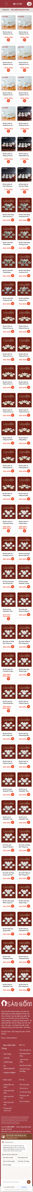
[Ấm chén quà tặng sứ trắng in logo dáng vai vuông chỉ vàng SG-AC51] (24, 599)
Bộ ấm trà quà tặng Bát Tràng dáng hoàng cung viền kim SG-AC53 (24, 582)
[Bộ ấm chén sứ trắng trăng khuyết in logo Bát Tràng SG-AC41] (24, 751)
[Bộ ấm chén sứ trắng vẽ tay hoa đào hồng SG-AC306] (24, 113)
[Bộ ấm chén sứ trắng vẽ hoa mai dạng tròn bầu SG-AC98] (24, 344)
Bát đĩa (14, 1117)
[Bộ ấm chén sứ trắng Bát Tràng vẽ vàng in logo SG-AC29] (24, 919)
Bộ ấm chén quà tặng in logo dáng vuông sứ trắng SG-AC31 (24, 902)
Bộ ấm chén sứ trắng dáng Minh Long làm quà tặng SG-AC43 (24, 734)
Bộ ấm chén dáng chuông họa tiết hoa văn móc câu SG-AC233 (24, 215)
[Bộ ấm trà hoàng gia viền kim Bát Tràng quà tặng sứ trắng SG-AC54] (8, 572)
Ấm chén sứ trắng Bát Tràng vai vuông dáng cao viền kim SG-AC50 (8, 642)
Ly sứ (9, 1117)
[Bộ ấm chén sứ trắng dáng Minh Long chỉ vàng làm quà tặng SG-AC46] (8, 692)
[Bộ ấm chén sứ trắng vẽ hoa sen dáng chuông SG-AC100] (24, 316)
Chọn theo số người (8, 1157)
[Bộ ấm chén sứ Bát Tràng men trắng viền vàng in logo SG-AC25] (24, 975)
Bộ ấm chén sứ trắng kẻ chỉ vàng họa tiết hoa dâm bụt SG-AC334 (8, 63)
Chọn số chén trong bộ (9, 1161)
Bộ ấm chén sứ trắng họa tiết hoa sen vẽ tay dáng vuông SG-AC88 (24, 494)
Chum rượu (19, 1120)
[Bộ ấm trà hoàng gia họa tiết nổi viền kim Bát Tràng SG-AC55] (24, 544)
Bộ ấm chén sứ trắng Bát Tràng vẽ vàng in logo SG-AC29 (24, 930)
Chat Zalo (24, 1187)
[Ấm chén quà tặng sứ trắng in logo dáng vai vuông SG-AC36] (8, 835)
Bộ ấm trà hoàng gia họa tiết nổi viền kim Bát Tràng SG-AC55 (24, 554)
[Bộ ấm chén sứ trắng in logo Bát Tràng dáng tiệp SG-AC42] (8, 751)
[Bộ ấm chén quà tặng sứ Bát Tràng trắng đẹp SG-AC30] (8, 919)
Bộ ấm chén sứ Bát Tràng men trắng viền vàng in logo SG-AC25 (24, 985)
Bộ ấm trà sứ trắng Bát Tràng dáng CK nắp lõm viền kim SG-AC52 (8, 610)
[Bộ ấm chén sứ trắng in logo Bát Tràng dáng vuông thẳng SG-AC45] (24, 692)
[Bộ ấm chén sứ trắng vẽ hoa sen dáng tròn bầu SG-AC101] (8, 316)
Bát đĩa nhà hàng (25, 1065)
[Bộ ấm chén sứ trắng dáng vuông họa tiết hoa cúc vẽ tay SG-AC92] (24, 428)
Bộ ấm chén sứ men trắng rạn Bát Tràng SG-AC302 (7, 185)
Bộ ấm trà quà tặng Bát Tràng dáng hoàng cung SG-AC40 (8, 790)
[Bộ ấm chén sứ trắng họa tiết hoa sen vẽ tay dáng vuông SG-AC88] (24, 484)
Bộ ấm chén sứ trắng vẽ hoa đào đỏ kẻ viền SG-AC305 (8, 155)
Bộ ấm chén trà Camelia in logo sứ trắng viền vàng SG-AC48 (8, 670)
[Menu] (6, 3)
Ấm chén (4, 1117)
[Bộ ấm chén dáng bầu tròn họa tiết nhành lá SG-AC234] (8, 205)
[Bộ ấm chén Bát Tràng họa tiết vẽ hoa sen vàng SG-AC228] (8, 288)
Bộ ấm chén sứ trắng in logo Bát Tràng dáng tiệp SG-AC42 (8, 762)
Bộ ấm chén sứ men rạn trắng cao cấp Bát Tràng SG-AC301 (24, 185)
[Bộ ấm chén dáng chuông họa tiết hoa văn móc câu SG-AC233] (24, 205)
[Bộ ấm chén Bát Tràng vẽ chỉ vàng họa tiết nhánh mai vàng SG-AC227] (24, 288)
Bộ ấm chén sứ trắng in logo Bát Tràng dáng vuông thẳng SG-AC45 (24, 702)
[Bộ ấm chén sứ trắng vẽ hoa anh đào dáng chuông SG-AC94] (24, 400)
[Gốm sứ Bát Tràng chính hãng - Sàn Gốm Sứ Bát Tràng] (17, 4)
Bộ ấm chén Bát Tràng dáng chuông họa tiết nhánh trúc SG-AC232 (8, 243)
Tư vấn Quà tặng (25, 1092)
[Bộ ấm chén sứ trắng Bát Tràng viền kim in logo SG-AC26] (8, 975)
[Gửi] (28, 1182)
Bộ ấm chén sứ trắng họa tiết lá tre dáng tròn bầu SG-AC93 (8, 439)
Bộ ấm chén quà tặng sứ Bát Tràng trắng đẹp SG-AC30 (8, 930)
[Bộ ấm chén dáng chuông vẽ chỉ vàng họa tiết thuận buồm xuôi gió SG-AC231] (24, 233)
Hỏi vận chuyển (7, 1165)
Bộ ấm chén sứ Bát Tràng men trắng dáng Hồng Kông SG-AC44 (8, 734)
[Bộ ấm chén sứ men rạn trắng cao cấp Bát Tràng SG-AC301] (24, 174)
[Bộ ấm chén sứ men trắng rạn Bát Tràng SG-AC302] (8, 174)
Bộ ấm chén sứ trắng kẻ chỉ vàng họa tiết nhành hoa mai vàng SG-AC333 (24, 63)
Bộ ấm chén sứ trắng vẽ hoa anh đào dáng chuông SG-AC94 (24, 411)
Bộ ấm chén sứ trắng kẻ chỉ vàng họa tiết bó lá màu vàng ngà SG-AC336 (8, 33)
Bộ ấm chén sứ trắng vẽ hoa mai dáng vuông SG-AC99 (8, 355)
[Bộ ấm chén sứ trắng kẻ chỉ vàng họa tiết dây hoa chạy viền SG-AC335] (24, 22)
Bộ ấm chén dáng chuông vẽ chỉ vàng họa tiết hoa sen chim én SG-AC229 (24, 271)
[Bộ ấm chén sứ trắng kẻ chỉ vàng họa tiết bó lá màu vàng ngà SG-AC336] (8, 22)
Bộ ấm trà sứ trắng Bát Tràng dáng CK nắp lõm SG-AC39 (24, 790)
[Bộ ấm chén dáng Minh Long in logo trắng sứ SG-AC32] (8, 891)
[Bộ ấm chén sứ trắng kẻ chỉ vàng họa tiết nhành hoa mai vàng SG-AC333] (24, 53)
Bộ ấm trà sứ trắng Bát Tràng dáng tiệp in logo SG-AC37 (24, 818)
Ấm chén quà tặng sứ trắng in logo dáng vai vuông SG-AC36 (8, 846)
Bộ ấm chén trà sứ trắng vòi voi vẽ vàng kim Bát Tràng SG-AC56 (8, 554)
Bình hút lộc (5, 1120)
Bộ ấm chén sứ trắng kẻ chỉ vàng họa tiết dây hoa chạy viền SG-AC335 (24, 33)
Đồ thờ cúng (5, 1123)
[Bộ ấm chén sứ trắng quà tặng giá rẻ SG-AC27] (24, 947)
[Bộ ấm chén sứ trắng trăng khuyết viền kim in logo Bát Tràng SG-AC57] (24, 512)
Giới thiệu (27, 1027)
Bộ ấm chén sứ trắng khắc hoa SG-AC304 (24, 155)
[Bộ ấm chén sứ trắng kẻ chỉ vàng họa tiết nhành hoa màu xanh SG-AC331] (8, 113)
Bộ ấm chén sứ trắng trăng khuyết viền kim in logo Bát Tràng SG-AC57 (24, 522)
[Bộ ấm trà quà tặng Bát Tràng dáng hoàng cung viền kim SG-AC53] (24, 572)
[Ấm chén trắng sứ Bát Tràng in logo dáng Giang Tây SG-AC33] (24, 863)
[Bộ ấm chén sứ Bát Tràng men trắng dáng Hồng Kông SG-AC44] (8, 724)
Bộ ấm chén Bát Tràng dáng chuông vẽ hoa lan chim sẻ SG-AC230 (8, 271)
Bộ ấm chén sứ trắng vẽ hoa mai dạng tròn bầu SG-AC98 (24, 355)
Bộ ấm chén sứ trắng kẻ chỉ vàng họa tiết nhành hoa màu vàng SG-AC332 (8, 94)
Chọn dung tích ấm (23, 1157)
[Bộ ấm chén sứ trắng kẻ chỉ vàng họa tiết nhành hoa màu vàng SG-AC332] (8, 83)
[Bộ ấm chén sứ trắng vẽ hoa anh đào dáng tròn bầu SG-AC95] (8, 400)
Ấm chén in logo (14, 1123)
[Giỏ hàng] (29, 4)
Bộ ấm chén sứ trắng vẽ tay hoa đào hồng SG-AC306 (24, 124)
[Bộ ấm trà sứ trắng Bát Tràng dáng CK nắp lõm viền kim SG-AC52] (8, 599)
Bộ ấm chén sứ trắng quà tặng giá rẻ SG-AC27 (24, 957)
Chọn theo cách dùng (23, 1161)
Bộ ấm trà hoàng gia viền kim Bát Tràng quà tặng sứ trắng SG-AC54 (8, 582)
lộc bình (20, 1117)
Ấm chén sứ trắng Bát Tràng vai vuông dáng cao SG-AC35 (24, 846)
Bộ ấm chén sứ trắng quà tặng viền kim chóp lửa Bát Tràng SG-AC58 (8, 522)
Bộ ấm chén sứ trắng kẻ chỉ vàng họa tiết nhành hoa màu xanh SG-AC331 (8, 124)
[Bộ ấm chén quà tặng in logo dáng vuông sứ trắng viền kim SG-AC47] (24, 659)
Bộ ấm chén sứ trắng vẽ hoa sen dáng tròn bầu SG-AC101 (8, 327)
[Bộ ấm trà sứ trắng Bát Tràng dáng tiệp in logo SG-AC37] (24, 807)
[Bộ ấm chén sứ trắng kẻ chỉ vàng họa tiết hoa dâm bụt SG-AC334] (8, 53)
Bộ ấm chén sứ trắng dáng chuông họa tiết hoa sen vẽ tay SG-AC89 (8, 494)
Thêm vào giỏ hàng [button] (8, 40)
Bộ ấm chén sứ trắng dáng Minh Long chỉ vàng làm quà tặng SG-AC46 (8, 702)
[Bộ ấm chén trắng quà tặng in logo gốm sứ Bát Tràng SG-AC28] (8, 947)
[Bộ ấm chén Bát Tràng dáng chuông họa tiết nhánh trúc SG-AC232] (8, 233)
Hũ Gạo (25, 1120)
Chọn (8, 531)
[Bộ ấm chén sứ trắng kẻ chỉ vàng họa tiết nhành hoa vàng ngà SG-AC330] (24, 83)
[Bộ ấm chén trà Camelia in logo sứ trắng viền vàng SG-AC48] (8, 659)
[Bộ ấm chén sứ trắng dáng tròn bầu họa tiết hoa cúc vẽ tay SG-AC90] (24, 456)
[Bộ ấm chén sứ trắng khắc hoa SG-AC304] (24, 144)
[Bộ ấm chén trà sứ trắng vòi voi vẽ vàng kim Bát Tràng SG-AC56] (8, 544)
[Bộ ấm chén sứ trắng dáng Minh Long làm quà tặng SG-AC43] (24, 724)
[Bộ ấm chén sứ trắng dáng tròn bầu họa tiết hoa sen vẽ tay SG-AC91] (8, 456)
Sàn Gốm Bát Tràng (7, 1011)
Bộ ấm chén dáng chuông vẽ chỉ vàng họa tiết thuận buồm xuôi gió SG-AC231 (24, 243)
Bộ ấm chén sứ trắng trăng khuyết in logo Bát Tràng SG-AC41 (23, 762)
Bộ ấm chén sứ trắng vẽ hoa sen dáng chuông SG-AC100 (24, 327)
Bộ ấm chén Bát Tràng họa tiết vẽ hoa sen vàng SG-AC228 (8, 299)
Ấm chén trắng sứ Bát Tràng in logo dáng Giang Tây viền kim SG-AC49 (24, 642)
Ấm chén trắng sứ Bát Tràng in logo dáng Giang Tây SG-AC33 (24, 874)
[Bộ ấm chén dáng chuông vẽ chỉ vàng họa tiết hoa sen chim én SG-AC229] (24, 261)
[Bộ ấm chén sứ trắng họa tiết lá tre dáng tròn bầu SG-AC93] (8, 428)
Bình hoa (25, 1117)
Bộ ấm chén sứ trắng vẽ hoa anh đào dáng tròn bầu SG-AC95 (8, 411)
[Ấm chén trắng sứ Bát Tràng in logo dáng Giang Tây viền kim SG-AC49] (24, 632)
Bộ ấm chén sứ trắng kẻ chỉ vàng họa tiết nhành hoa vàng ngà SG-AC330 (24, 94)
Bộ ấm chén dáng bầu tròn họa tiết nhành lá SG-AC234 (8, 215)
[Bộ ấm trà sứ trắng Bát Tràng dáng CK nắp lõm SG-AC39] (24, 779)
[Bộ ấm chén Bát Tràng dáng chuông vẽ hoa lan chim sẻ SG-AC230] (8, 261)
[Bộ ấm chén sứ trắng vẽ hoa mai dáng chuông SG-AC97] (8, 372)
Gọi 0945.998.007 (10, 1187)
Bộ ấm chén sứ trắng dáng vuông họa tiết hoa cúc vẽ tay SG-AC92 (23, 439)
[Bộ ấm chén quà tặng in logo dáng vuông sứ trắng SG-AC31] (24, 891)
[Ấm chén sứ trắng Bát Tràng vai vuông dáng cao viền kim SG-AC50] (8, 632)
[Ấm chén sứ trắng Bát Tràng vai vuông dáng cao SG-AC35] (24, 835)
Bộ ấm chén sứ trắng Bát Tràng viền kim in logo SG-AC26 (8, 985)
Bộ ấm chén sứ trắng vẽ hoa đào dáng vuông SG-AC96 (24, 383)
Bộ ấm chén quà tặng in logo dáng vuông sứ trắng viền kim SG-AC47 (24, 670)
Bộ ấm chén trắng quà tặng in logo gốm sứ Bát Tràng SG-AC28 (8, 957)
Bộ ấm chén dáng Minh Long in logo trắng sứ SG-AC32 (8, 902)
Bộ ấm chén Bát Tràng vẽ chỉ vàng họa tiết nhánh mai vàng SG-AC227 (24, 299)
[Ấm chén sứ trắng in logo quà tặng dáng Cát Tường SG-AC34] (8, 863)
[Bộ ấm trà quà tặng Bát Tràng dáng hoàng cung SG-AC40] (8, 779)
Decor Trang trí (25, 1101)
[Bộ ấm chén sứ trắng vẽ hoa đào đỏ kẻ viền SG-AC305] (8, 144)
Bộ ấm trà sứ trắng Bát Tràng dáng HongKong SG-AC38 (8, 818)
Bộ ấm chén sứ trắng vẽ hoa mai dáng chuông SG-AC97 (8, 383)
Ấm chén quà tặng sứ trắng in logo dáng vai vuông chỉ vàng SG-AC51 (24, 610)
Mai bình (12, 1120)
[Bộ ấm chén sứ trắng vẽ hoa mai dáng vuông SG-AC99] (8, 344)
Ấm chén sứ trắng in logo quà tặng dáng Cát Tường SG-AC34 (8, 874)
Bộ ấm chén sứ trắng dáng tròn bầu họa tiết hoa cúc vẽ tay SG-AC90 (24, 467)
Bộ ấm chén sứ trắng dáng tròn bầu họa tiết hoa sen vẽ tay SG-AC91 (8, 467)
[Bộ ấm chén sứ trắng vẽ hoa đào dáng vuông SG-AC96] (24, 372)
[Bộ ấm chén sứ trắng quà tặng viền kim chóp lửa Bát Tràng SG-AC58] (8, 512)
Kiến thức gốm (24, 1085)
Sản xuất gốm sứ (25, 1050)
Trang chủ (5, 10)
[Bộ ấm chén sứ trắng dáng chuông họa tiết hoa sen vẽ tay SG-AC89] (8, 484)
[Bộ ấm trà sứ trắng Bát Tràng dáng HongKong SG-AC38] (8, 807)
